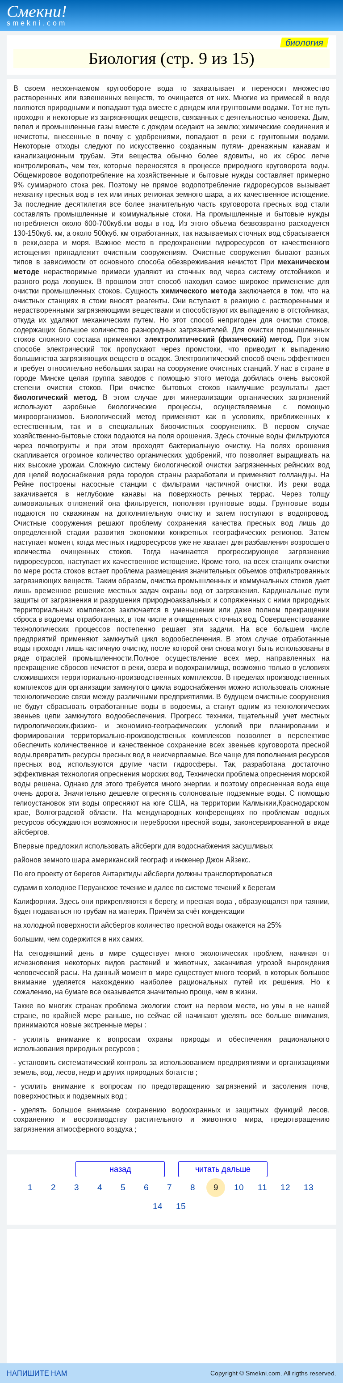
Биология (304, 42)
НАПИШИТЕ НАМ (37, 1373)
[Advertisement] (171, 1296)
